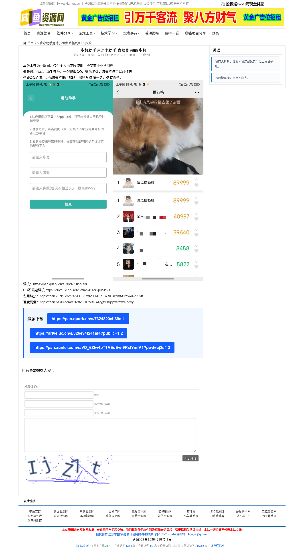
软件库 (191, 511)
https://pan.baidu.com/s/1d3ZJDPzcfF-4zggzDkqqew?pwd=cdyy (87, 301)
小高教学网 (113, 511)
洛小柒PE (243, 516)
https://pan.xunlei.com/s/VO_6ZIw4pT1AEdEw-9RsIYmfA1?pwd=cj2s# (91, 295)
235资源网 (217, 511)
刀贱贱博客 (217, 516)
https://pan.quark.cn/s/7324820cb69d (60, 283)
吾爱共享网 (243, 511)
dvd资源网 (87, 516)
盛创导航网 (113, 516)
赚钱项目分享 (195, 33)
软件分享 (64, 33)
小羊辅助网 (191, 516)
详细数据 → (219, 545)
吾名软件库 (35, 516)
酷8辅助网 (165, 511)
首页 (27, 33)
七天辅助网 (269, 516)
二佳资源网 (269, 511)
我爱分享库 (139, 511)
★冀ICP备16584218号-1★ (152, 539)
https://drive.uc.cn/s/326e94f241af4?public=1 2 (78, 333)
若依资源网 (165, 516)
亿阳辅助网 (35, 520)
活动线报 (152, 33)
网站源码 (130, 33)
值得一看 (172, 33)
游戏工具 (86, 33)
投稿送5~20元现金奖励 (245, 3)
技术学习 (108, 33)
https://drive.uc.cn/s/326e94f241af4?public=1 (78, 289)
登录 (215, 33)
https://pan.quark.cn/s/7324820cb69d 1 (88, 319)
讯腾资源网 (139, 516)
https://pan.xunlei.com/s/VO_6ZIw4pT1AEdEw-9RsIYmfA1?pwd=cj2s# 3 (102, 347)
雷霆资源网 (87, 511)
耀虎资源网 (61, 511)
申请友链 (35, 511)
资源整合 (43, 33)
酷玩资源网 (61, 516)
